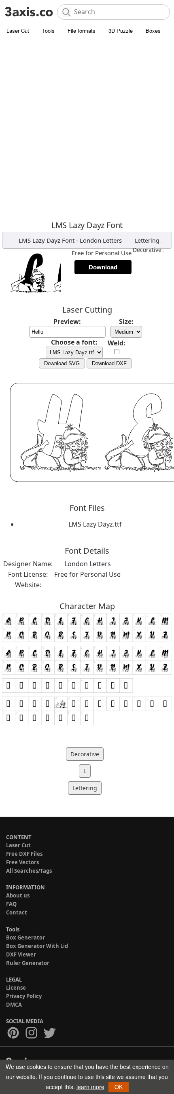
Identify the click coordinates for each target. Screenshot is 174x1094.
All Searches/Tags (29, 870)
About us (18, 895)
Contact (16, 912)
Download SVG (62, 363)
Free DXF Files (24, 853)
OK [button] (119, 1087)
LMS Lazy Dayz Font (46, 240)
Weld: (116, 343)
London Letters (101, 240)
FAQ (11, 904)
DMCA (14, 1004)
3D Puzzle (120, 30)
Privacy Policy (24, 996)
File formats (81, 30)
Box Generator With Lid (37, 946)
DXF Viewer (21, 954)
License (16, 987)
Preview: (67, 321)
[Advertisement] (87, 129)
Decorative (147, 250)
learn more (90, 1087)
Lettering (147, 240)
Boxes (153, 30)
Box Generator (25, 937)
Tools (48, 30)
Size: (126, 321)
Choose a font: (74, 342)
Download (103, 267)
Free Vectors (22, 862)
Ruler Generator (27, 963)
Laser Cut (17, 30)
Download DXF (109, 363)
